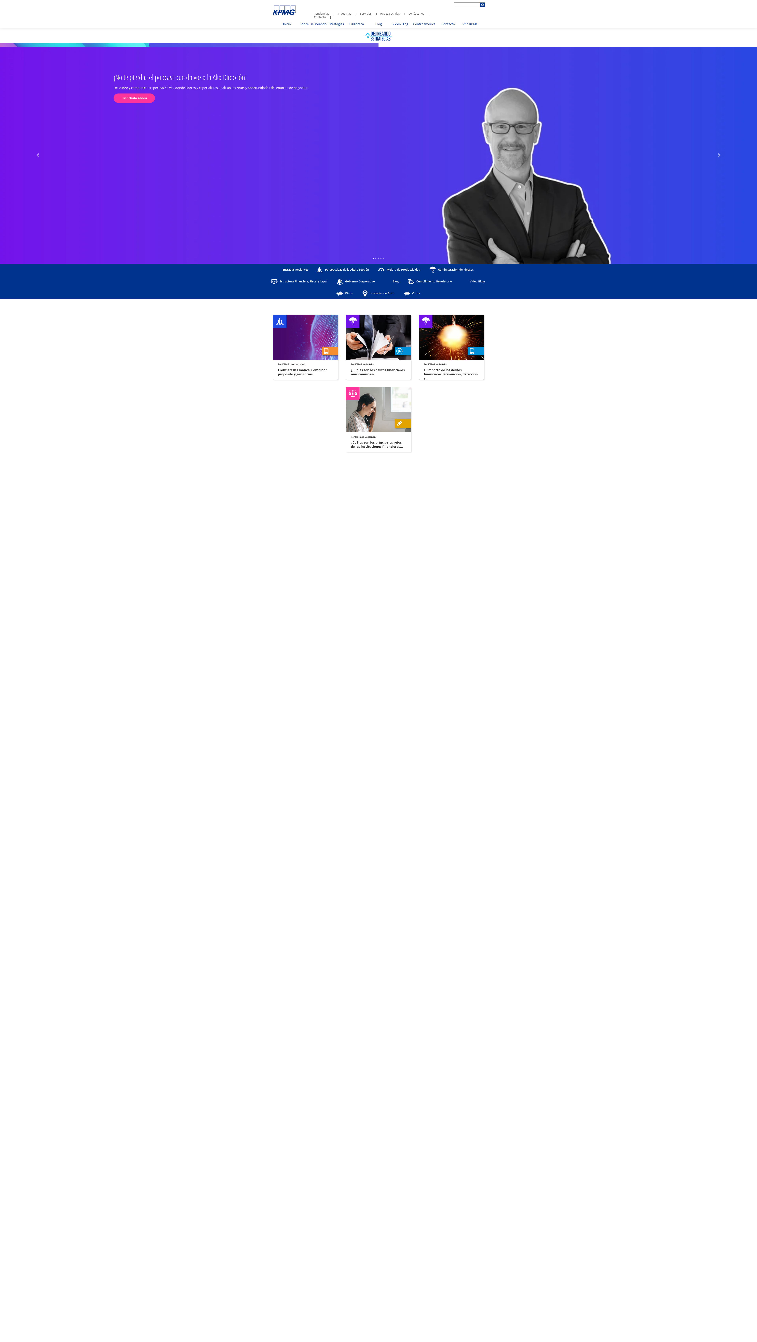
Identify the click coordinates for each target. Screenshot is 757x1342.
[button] (38, 155)
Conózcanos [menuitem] (416, 13)
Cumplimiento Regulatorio (434, 281)
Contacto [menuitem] (320, 17)
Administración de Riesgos (456, 269)
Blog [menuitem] (378, 24)
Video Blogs (478, 281)
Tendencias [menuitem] (321, 13)
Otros (349, 293)
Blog (396, 281)
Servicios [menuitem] (366, 13)
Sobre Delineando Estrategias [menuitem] (322, 24)
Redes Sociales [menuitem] (390, 13)
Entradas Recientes (295, 269)
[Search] (482, 4)
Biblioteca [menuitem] (356, 24)
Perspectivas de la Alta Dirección (347, 269)
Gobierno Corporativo (360, 281)
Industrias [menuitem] (344, 13)
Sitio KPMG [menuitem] (470, 24)
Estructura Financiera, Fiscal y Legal (303, 281)
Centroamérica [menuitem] (424, 24)
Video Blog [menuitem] (400, 24)
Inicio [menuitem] (287, 24)
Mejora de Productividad (403, 269)
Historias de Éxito (382, 293)
